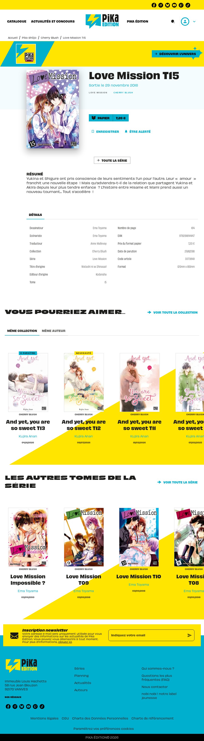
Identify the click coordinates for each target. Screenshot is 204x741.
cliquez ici (65, 641)
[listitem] (154, 5)
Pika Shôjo (29, 37)
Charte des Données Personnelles (100, 718)
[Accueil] (102, 21)
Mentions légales (44, 718)
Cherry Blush (50, 37)
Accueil (13, 37)
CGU (65, 718)
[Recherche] (173, 22)
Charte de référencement (152, 718)
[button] (175, 53)
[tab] (17, 21)
